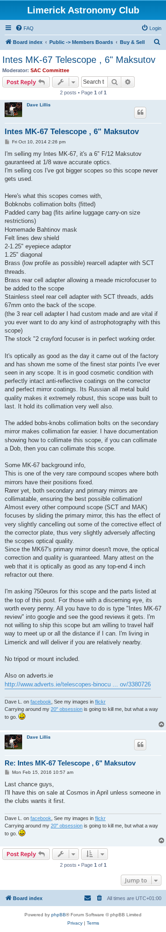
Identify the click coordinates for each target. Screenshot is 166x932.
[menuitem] (24, 28)
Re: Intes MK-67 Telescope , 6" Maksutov (70, 763)
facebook (40, 701)
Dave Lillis (39, 104)
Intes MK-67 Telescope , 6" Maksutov (78, 60)
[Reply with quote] (140, 112)
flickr (100, 701)
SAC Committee (49, 70)
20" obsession (67, 709)
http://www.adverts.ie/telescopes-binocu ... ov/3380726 (78, 684)
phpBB (58, 914)
